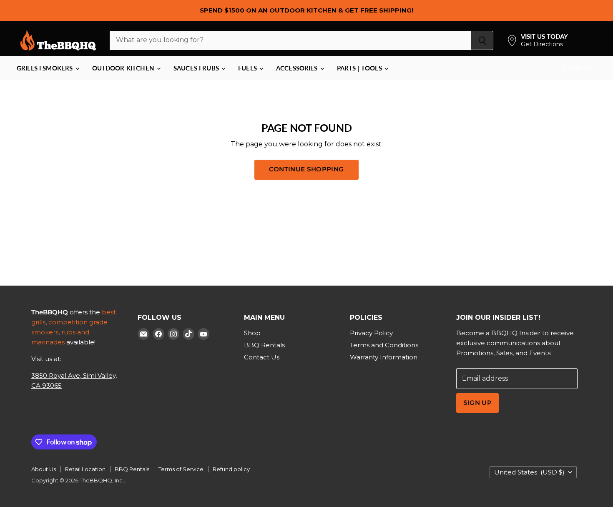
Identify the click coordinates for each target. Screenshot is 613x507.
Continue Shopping (306, 169)
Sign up (477, 403)
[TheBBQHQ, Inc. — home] (58, 40)
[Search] (482, 40)
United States (529, 472)
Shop (252, 333)
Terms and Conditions (384, 345)
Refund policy (231, 469)
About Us (43, 469)
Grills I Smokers (46, 68)
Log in (579, 68)
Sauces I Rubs (197, 68)
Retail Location (85, 469)
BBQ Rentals (264, 345)
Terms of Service (180, 469)
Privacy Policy (371, 333)
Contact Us (261, 357)
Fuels (248, 68)
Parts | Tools (360, 68)
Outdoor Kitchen (124, 68)
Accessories (297, 68)
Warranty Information (383, 357)
